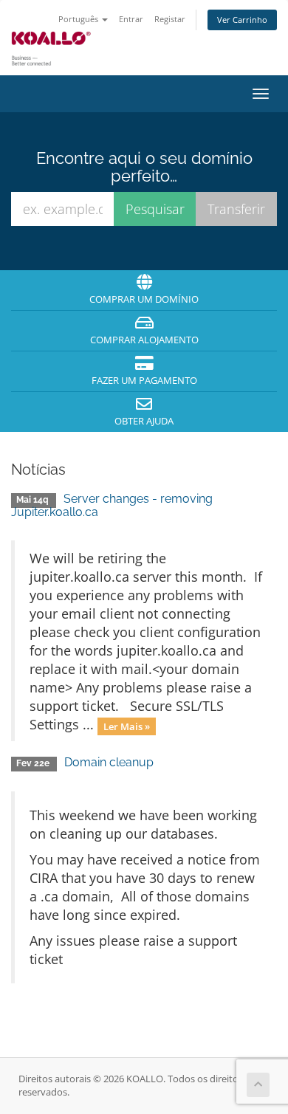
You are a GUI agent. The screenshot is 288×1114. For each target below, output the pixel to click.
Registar (169, 18)
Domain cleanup (109, 762)
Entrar (131, 18)
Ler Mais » (126, 725)
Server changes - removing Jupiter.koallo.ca (112, 505)
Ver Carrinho (242, 19)
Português (79, 18)
